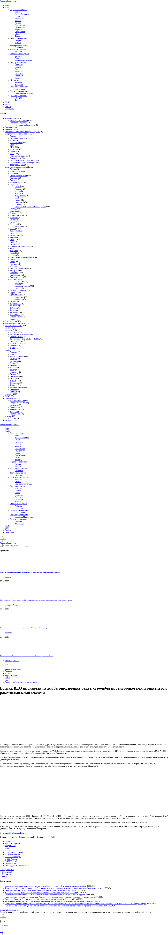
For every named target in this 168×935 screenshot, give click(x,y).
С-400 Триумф (11, 861)
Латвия (18, 67)
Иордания (14, 237)
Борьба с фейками (17, 401)
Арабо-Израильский (18, 176)
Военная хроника (12, 129)
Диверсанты (15, 407)
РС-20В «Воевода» (13, 857)
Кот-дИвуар (20, 195)
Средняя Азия (16, 295)
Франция (18, 36)
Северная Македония (24, 93)
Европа (13, 224)
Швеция (18, 98)
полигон (8, 850)
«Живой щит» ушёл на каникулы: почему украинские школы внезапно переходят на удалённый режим (48, 901)
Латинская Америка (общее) (22, 257)
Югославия (19, 226)
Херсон (18, 288)
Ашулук (8, 841)
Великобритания (22, 14)
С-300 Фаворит (11, 859)
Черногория (20, 89)
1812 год (13, 332)
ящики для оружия (13, 669)
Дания (17, 16)
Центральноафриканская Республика (30, 207)
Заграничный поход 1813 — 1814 (24, 339)
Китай (12, 248)
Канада (18, 23)
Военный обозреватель (9, 1)
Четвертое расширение (19, 54)
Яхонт (7, 673)
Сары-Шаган (10, 863)
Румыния (19, 71)
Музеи (12, 348)
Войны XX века (16, 337)
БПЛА (7, 102)
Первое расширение (18, 38)
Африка (13, 184)
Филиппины (15, 315)
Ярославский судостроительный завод (21, 682)
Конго (17, 193)
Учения (8, 416)
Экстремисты (15, 414)
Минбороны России (17, 833)
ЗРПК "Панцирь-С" (13, 843)
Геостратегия (10, 321)
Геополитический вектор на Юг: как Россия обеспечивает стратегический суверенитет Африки (45, 895)
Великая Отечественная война (22, 334)
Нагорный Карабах (18, 268)
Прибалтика (15, 275)
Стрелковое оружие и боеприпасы (24, 162)
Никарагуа (14, 270)
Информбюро (10, 328)
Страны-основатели (18, 10)
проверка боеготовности (15, 852)
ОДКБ (7, 396)
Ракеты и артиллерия (19, 156)
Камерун (18, 189)
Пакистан (14, 273)
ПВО (12, 154)
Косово (13, 255)
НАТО (7, 7)
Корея (12, 253)
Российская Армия (18, 123)
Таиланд (13, 306)
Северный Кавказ (22, 286)
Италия (18, 21)
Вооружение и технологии (16, 134)
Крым (17, 284)
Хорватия (19, 85)
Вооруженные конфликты (16, 167)
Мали (17, 198)
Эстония (18, 78)
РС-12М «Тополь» (12, 854)
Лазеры (13, 151)
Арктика (13, 178)
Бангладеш (14, 209)
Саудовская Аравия (18, 290)
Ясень (7, 678)
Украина (13, 312)
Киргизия (19, 299)
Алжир (13, 173)
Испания (18, 51)
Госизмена (14, 405)
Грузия (12, 222)
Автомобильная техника (20, 138)
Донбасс (18, 281)
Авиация (13, 136)
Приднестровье (16, 277)
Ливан (12, 259)
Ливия (12, 262)
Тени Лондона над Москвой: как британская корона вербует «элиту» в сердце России (26, 655)
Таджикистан (15, 304)
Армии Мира (10, 118)
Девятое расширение (18, 96)
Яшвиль (8, 671)
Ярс (6, 680)
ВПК (12, 147)
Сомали (8, 107)
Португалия (20, 32)
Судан (12, 301)
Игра (7, 5)
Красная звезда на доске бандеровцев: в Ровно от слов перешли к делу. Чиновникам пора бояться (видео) (49, 897)
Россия (13, 279)
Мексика (13, 264)
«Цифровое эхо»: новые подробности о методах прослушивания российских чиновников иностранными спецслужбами (55, 906)
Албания (18, 82)
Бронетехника (16, 143)
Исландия (19, 18)
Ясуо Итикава (11, 675)
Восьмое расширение (19, 91)
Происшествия (11, 398)
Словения (19, 76)
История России (16, 341)
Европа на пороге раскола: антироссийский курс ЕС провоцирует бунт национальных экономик (30, 572)
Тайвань (13, 308)
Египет (13, 229)
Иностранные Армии (19, 121)
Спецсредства (16, 158)
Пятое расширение (18, 62)
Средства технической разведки (23, 160)
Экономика (9, 420)
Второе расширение (18, 45)
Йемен (12, 244)
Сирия (12, 292)
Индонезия (14, 235)
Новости (8, 394)
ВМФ (7, 104)
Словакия (19, 74)
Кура (7, 848)
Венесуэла (9, 109)
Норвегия (19, 29)
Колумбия (14, 251)
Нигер (17, 200)
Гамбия (18, 187)
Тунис (12, 310)
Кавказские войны (17, 343)
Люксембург (20, 25)
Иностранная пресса (13, 326)
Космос (13, 149)
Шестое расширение (18, 80)
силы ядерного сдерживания (17, 865)
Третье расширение (18, 49)
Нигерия (18, 202)
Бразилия (14, 218)
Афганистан (15, 182)
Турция (18, 43)
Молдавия (14, 266)
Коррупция (14, 412)
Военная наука (11, 127)
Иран (12, 242)
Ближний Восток (17, 215)
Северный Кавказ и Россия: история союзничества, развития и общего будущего (39, 899)
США (17, 34)
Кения (17, 191)
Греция (18, 40)
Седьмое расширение (19, 87)
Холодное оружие (17, 165)
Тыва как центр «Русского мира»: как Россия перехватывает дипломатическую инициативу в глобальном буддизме (36, 600)
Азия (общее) (15, 171)
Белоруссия (14, 213)
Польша (18, 58)
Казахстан (19, 297)
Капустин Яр (10, 846)
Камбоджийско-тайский (20, 246)
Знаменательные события (15, 323)
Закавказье (14, 231)
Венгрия (18, 56)
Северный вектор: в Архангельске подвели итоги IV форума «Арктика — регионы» (26, 628)
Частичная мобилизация (25, 125)
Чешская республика (23, 60)
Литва (17, 69)
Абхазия (13, 169)
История (8, 330)
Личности (14, 345)
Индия (12, 233)
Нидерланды (20, 27)
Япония (13, 319)
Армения (13, 180)
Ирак (12, 240)
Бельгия (18, 12)
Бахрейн (13, 211)
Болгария (19, 65)
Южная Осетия (16, 317)
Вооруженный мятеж (19, 403)
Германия (19, 47)
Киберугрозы (15, 409)
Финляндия (19, 100)
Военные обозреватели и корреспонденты (22, 132)
